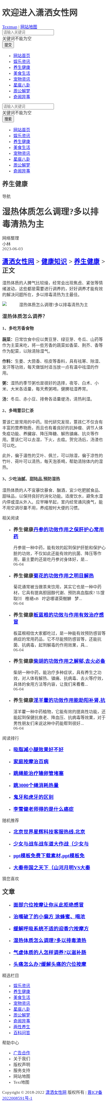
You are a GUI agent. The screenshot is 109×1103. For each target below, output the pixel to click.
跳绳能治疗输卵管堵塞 (38, 773)
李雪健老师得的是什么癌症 (43, 809)
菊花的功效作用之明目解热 (64, 576)
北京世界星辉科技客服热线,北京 (49, 832)
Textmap (9, 27)
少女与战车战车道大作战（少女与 (51, 844)
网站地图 (28, 27)
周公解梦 (21, 91)
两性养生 (21, 1027)
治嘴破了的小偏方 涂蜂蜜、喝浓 (49, 916)
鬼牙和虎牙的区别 (33, 797)
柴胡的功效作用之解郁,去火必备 (69, 661)
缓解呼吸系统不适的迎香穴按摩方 (51, 928)
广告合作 (21, 1053)
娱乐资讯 (21, 61)
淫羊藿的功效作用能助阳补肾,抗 (69, 700)
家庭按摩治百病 (31, 761)
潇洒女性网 (18, 261)
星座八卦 (21, 85)
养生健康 (21, 67)
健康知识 (54, 261)
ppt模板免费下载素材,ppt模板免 (49, 855)
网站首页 (21, 55)
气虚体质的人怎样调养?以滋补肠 (49, 952)
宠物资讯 (21, 79)
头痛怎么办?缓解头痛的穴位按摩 (49, 964)
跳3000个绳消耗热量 (36, 785)
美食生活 (21, 73)
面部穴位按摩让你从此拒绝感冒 (48, 905)
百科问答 (21, 1033)
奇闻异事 (21, 97)
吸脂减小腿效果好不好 (38, 749)
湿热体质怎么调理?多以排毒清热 (49, 940)
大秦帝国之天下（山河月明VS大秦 (51, 867)
